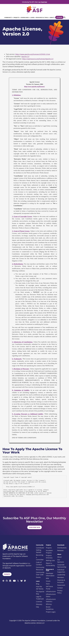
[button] (64, 17)
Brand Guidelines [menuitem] (50, 608)
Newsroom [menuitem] (61, 585)
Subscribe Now (34, 527)
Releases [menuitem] (60, 550)
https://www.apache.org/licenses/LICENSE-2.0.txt (32, 54)
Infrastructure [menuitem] (51, 591)
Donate (7, 574)
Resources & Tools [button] (42, 17)
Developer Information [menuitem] (50, 574)
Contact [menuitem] (60, 588)
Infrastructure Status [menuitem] (51, 595)
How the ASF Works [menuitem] (39, 588)
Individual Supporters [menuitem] (61, 571)
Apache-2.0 (25, 56)
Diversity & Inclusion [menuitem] (61, 581)
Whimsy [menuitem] (49, 604)
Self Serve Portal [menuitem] (49, 587)
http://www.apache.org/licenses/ (34, 86)
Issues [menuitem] (48, 581)
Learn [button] (32, 17)
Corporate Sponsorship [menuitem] (61, 566)
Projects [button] (17, 17)
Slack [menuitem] (48, 584)
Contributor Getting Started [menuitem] (40, 550)
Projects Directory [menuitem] (49, 556)
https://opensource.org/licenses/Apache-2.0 (37, 59)
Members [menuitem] (60, 577)
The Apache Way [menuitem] (40, 593)
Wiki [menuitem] (47, 578)
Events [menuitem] (38, 577)
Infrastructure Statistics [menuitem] (51, 600)
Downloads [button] (25, 17)
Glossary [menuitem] (39, 604)
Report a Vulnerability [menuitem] (50, 564)
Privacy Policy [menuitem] (59, 591)
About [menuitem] (59, 557)
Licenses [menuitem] (39, 602)
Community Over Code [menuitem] (40, 573)
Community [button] (8, 17)
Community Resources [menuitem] (40, 568)
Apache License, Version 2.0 (34, 623)
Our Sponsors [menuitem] (60, 561)
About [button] (52, 17)
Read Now (44, 2)
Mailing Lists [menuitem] (50, 560)
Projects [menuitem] (49, 548)
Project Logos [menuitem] (51, 612)
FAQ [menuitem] (37, 607)
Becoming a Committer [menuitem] (40, 557)
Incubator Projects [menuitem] (49, 551)
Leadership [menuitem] (61, 575)
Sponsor (59, 17)
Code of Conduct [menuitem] (39, 563)
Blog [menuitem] (37, 584)
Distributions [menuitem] (61, 548)
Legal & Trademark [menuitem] (40, 598)
